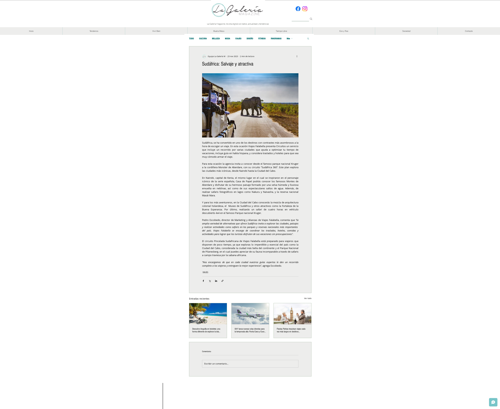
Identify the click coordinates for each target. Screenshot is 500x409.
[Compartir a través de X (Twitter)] (209, 281)
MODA (227, 38)
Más (288, 38)
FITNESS (262, 38)
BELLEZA (216, 38)
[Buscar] (300, 17)
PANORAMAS (276, 38)
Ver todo (307, 298)
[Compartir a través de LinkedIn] (216, 281)
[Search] (311, 19)
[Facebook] (298, 8)
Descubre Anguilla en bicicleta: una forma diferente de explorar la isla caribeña (206, 330)
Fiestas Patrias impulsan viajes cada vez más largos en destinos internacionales (291, 330)
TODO (191, 38)
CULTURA (203, 38)
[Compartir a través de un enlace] (222, 281)
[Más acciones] (296, 56)
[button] (94, 31)
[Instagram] (305, 8)
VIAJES (238, 38)
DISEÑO (250, 38)
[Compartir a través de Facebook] (203, 281)
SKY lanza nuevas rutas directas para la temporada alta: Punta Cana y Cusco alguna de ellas (250, 330)
